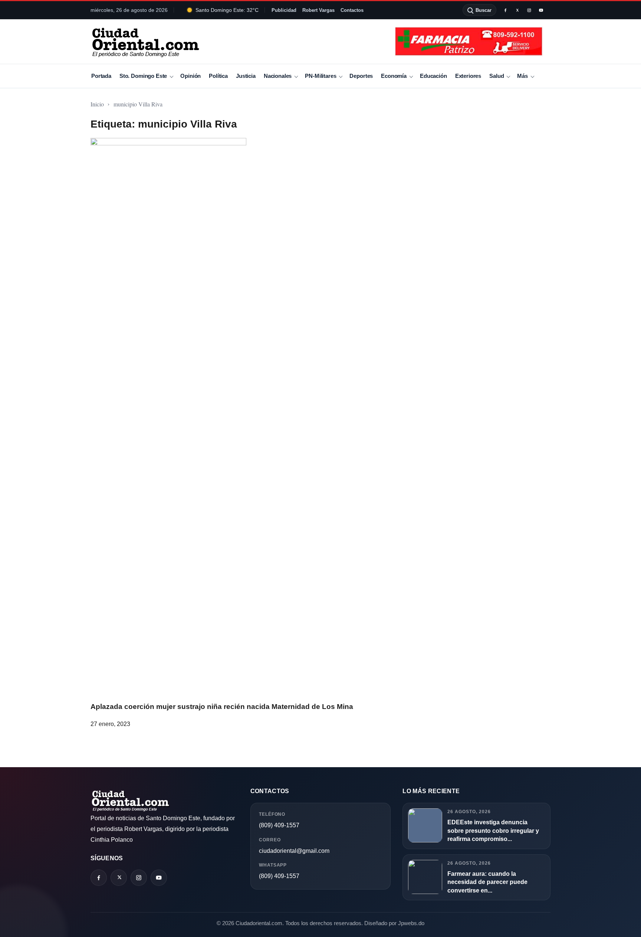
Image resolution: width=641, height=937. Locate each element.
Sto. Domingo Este (143, 76)
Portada (101, 76)
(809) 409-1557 (279, 825)
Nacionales (278, 76)
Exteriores (468, 76)
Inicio (97, 104)
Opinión (190, 76)
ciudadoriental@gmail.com (294, 851)
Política (218, 76)
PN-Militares (320, 76)
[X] (517, 10)
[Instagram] (529, 10)
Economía (394, 76)
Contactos (352, 10)
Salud (496, 76)
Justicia (246, 76)
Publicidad (284, 10)
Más (522, 76)
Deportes (361, 76)
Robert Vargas (318, 10)
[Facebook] (505, 10)
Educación (433, 76)
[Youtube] (541, 10)
